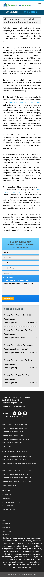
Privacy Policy (7, 446)
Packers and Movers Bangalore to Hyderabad (19, 463)
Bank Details (6, 531)
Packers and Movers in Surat (12, 431)
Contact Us (6, 524)
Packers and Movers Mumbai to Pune (15, 474)
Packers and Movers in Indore (13, 421)
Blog (3, 520)
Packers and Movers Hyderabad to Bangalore (19, 467)
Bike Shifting (6, 498)
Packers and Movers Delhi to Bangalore (17, 481)
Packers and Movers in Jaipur (12, 442)
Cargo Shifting (7, 505)
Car (4, 280)
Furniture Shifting (8, 509)
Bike (11, 280)
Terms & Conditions (9, 485)
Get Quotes (6, 534)
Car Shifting (6, 495)
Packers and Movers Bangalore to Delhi (17, 456)
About (4, 516)
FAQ (3, 513)
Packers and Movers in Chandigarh (14, 428)
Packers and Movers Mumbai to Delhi (15, 459)
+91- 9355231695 (28, 11)
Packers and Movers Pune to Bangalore (16, 470)
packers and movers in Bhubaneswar (24, 102)
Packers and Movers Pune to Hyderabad (16, 478)
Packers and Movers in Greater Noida (15, 439)
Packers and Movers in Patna (12, 435)
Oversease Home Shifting (11, 502)
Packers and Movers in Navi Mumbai (14, 424)
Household (21, 280)
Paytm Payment (7, 527)
